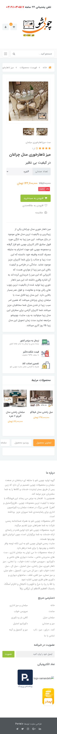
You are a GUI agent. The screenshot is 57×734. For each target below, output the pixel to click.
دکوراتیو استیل (20, 623)
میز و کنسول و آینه (18, 630)
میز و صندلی (48, 623)
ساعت (52, 611)
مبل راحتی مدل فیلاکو (41, 412)
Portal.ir (19, 724)
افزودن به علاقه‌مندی (33, 205)
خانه (53, 605)
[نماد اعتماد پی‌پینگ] (25, 679)
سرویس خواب (21, 611)
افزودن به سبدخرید (34, 198)
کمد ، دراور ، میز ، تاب (44, 630)
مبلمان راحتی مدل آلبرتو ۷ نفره (15, 414)
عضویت (8, 654)
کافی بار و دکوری (19, 617)
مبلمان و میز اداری (19, 605)
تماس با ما (49, 636)
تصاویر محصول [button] (43, 443)
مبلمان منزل (49, 617)
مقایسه (39, 213)
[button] (13, 27)
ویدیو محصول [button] (21, 443)
